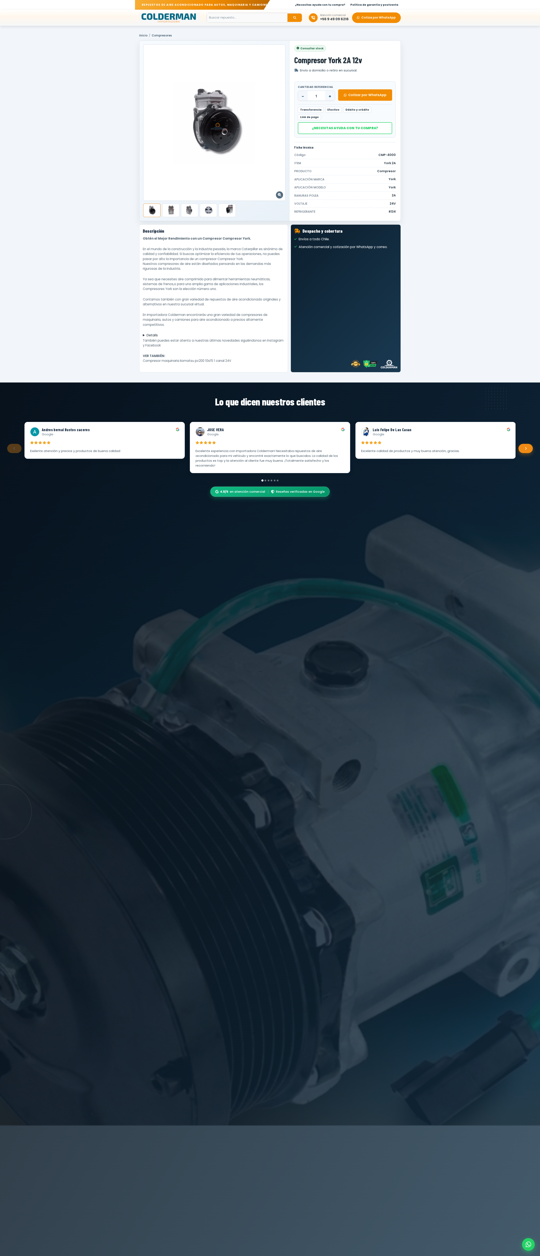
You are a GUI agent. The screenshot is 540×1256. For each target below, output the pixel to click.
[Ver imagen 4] (208, 210)
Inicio (143, 36)
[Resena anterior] (14, 448)
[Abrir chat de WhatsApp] (528, 1244)
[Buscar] (295, 17)
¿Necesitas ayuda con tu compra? (345, 128)
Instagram (275, 340)
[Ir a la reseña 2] (265, 480)
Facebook (153, 345)
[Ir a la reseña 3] (268, 480)
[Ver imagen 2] (171, 210)
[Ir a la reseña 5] (274, 480)
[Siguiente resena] (525, 448)
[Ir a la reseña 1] (262, 480)
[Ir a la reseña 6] (277, 480)
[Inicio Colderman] (169, 18)
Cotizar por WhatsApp (367, 95)
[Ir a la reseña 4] (271, 480)
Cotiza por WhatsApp (378, 17)
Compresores (162, 36)
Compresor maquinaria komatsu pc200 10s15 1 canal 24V (187, 360)
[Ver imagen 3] (189, 210)
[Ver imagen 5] (227, 210)
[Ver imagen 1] (152, 210)
